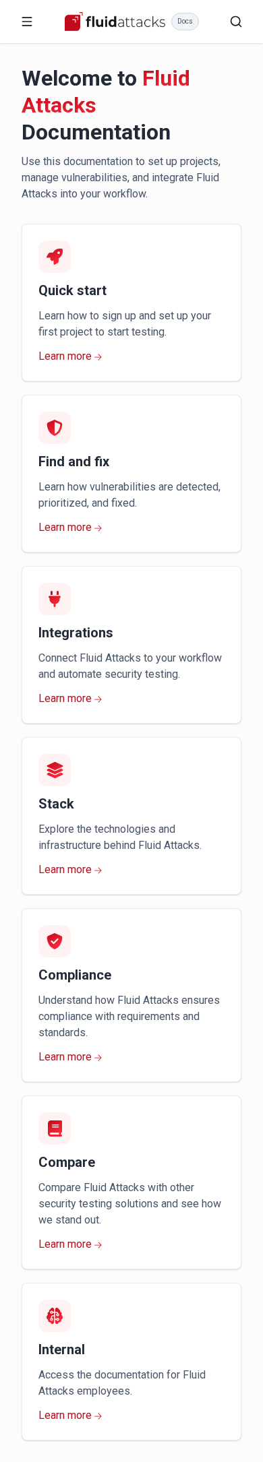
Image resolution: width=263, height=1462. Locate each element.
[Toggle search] (236, 21)
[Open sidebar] (27, 21)
